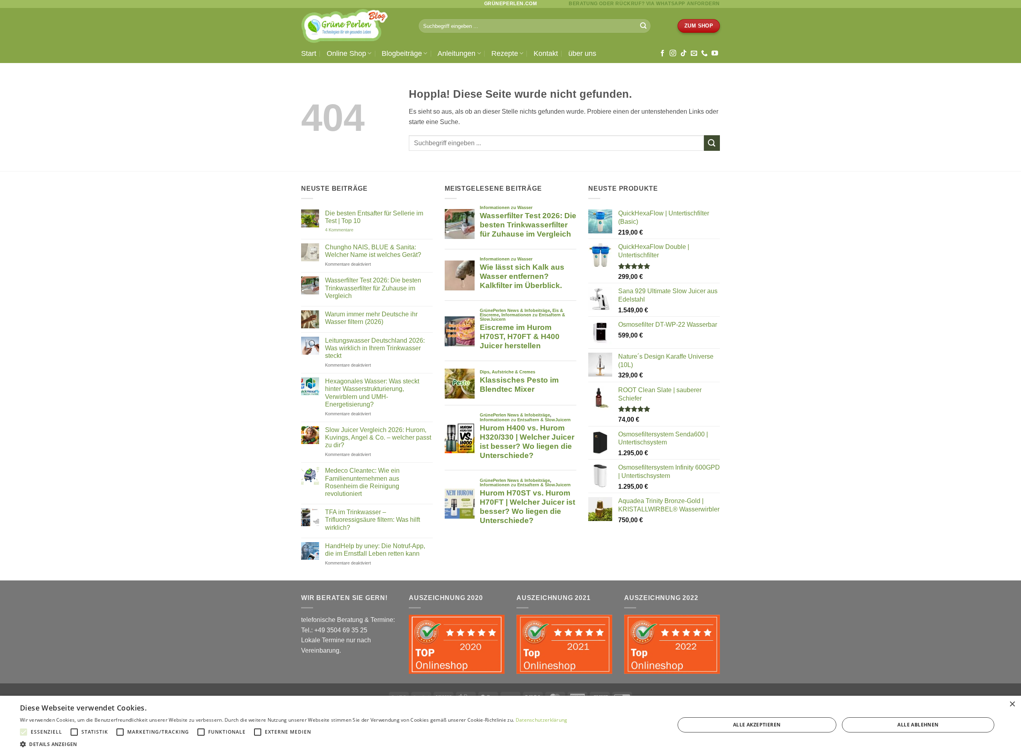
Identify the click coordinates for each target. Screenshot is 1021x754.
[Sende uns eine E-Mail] (694, 53)
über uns (582, 53)
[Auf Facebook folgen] (662, 53)
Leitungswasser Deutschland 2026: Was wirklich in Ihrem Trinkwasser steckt (375, 348)
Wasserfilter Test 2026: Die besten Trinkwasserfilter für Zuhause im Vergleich (373, 288)
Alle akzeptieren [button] (757, 724)
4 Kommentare (348, 230)
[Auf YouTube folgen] (715, 53)
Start (308, 53)
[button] (294, 744)
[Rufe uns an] (704, 53)
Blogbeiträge (402, 53)
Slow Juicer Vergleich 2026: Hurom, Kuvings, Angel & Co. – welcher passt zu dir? (378, 437)
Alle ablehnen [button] (917, 724)
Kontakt (546, 53)
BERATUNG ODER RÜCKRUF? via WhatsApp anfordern (644, 3)
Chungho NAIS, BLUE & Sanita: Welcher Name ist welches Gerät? (373, 251)
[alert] (510, 725)
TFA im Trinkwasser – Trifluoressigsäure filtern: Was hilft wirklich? (372, 520)
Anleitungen (456, 53)
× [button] (1012, 704)
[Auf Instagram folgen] (673, 53)
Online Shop (346, 53)
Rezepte (504, 53)
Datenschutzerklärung (542, 719)
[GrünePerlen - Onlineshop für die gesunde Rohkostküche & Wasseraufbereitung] (354, 26)
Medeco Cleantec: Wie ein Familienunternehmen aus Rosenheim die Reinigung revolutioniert (362, 482)
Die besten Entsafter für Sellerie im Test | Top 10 (374, 217)
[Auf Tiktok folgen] (683, 53)
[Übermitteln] (643, 26)
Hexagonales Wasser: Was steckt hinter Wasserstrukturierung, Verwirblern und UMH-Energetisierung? (372, 393)
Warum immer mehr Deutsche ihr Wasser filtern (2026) (371, 318)
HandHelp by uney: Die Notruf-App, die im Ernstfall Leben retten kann (375, 550)
